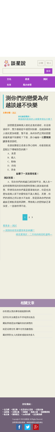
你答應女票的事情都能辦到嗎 (16, 311)
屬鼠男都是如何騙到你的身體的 (18, 323)
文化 (9, 79)
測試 (45, 79)
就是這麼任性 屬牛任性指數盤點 (18, 329)
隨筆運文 (15, 414)
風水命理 (27, 85)
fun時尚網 (26, 414)
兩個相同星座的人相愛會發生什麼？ (35, 119)
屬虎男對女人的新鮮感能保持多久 (19, 335)
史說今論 (39, 409)
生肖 (9, 85)
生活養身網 (37, 414)
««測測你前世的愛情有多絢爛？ (19, 230)
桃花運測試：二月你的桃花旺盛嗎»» (34, 234)
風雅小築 (34, 412)
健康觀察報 (45, 412)
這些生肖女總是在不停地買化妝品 (19, 317)
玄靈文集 (15, 412)
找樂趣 (25, 412)
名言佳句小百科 (27, 409)
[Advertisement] (27, 28)
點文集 (6, 414)
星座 (27, 79)
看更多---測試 (10, 225)
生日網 (6, 409)
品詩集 (6, 412)
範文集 (15, 409)
